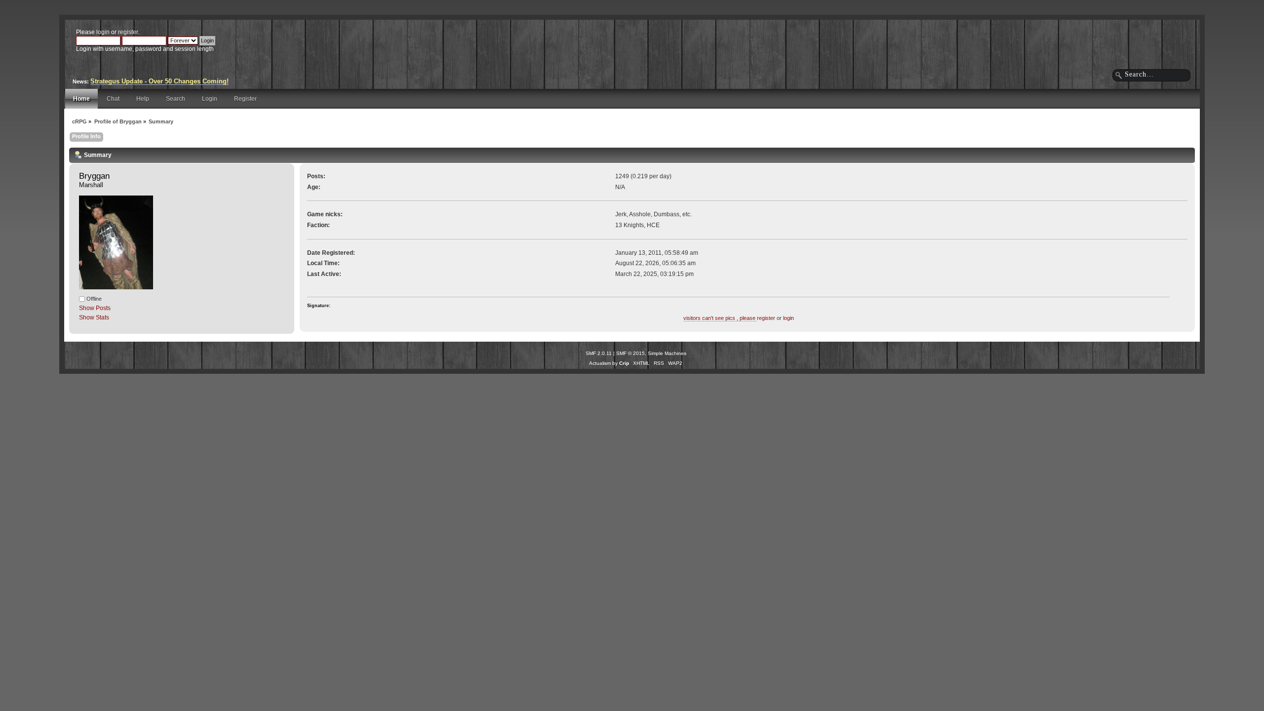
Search (175, 98)
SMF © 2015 (630, 353)
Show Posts (95, 308)
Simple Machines (667, 353)
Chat (113, 98)
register (128, 32)
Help (142, 98)
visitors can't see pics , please (720, 318)
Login (209, 98)
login (103, 32)
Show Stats (94, 317)
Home (81, 98)
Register (245, 98)
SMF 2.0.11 (599, 353)
